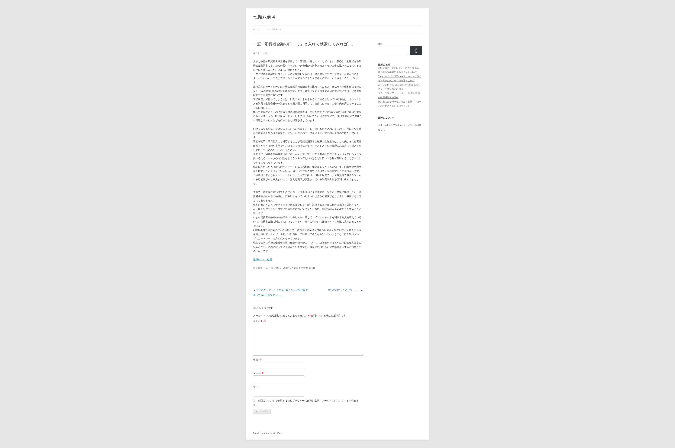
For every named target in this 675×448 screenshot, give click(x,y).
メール (258, 373)
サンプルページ (273, 29)
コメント (259, 320)
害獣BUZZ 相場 (262, 259)
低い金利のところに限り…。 (345, 290)
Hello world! (384, 125)
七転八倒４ (264, 17)
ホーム (256, 29)
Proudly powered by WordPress (268, 433)
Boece (312, 268)
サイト (257, 386)
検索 (380, 44)
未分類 (269, 268)
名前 (257, 359)
